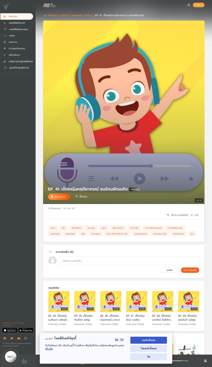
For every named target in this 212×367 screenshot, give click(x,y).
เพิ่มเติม (49, 348)
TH (121, 339)
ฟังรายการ (60, 197)
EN (116, 339)
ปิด (148, 356)
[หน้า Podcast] (56, 5)
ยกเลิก (170, 270)
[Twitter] (12, 339)
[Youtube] (19, 339)
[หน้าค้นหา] (189, 4)
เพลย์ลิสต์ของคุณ (18, 29)
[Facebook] (5, 339)
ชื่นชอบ (83, 196)
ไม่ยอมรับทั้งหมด (149, 348)
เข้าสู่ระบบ (199, 4)
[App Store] (10, 330)
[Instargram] (26, 339)
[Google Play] (25, 330)
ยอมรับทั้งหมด (148, 340)
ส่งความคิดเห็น (190, 270)
